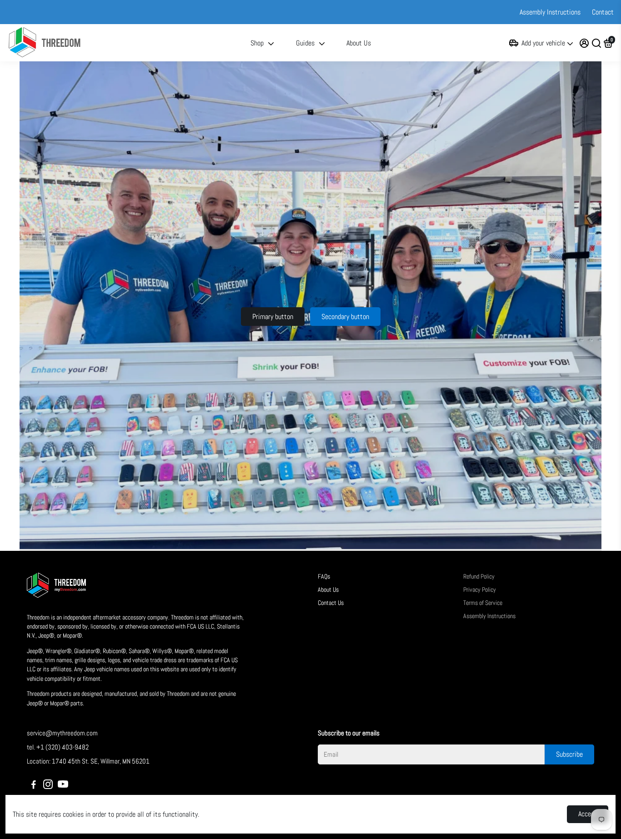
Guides (305, 43)
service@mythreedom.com (62, 733)
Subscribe (569, 754)
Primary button (272, 316)
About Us (358, 43)
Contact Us (331, 603)
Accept (587, 814)
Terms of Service (482, 603)
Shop (257, 43)
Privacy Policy (479, 590)
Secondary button (345, 316)
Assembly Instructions (550, 12)
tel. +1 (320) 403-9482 (58, 747)
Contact (603, 12)
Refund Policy (479, 576)
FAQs (324, 576)
